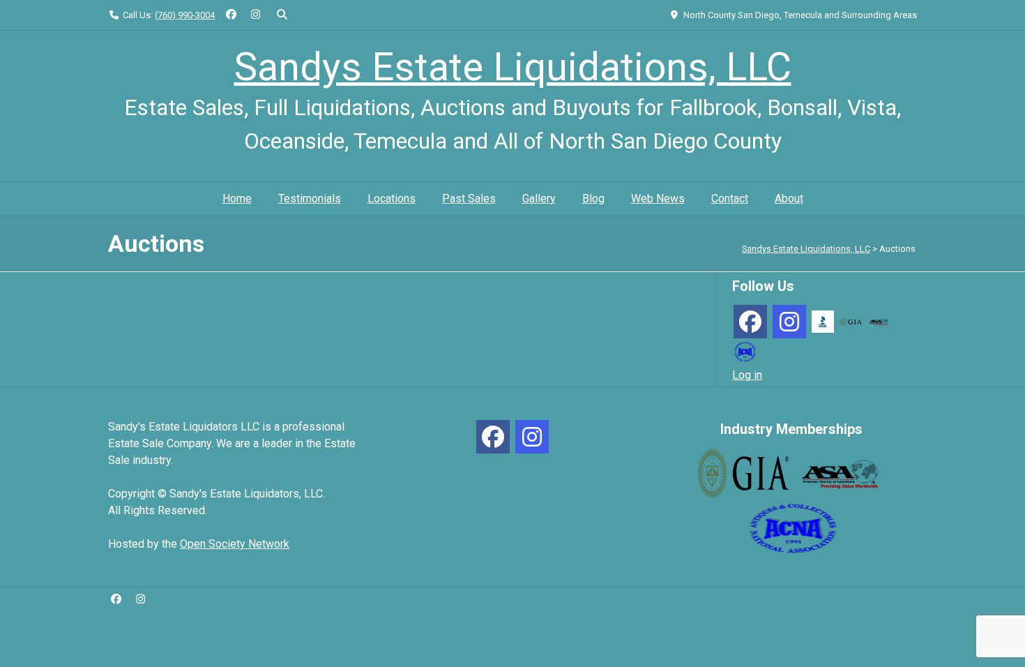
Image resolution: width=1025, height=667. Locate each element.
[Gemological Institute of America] (850, 321)
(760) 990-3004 (185, 15)
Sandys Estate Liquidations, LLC (512, 67)
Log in (747, 375)
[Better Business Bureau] (822, 320)
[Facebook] (750, 321)
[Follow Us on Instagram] (256, 15)
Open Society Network (234, 543)
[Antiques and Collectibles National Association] (744, 350)
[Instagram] (789, 321)
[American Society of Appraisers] (878, 321)
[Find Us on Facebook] (231, 15)
